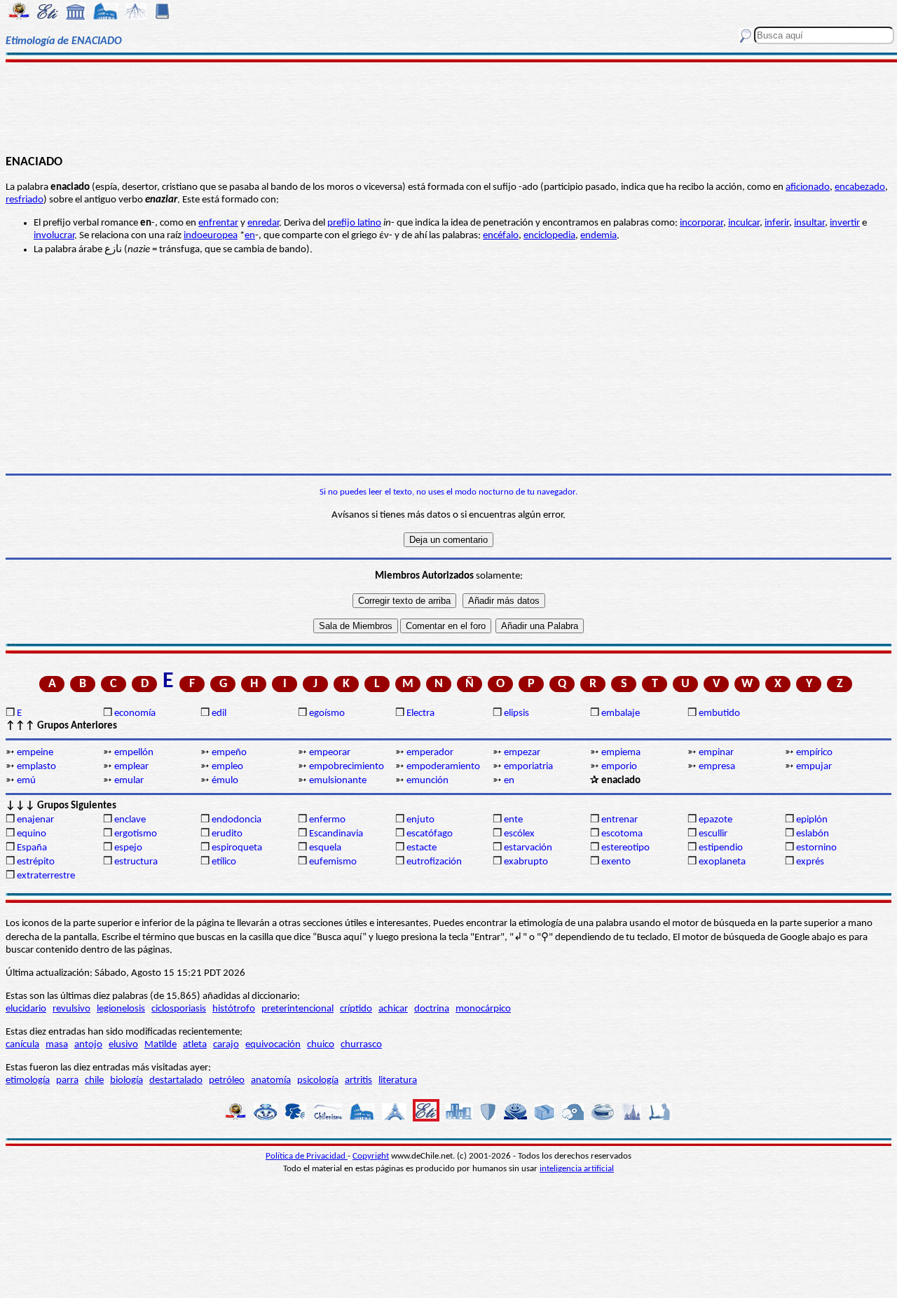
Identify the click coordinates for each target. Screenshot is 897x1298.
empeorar (329, 752)
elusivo (123, 1045)
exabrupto (526, 862)
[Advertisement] (449, 106)
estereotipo (625, 848)
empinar (716, 752)
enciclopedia (549, 235)
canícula (22, 1045)
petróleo (227, 1080)
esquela (325, 848)
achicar (393, 1009)
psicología (317, 1080)
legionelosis (121, 1009)
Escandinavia (336, 834)
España (32, 848)
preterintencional (297, 1009)
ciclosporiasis (178, 1009)
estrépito (36, 862)
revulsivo (71, 1009)
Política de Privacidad (307, 1156)
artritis (358, 1080)
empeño (229, 752)
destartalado (176, 1080)
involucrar (54, 235)
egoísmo (327, 713)
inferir (777, 223)
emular (129, 780)
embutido (719, 713)
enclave (130, 820)
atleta (195, 1045)
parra (67, 1080)
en (250, 235)
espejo (128, 848)
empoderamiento (443, 766)
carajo (226, 1045)
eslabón (812, 834)
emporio (619, 766)
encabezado (860, 187)
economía (135, 713)
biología (126, 1080)
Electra (420, 713)
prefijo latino (354, 223)
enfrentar (218, 223)
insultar (809, 223)
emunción (427, 780)
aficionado (808, 187)
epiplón (812, 820)
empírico (814, 752)
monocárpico (483, 1009)
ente (513, 820)
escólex (519, 834)
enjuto (420, 820)
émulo (225, 780)
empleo (227, 766)
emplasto (36, 766)
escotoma (622, 834)
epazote (715, 820)
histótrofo (233, 1009)
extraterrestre (46, 876)
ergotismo (135, 834)
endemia (598, 235)
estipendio (721, 848)
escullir (713, 834)
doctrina (431, 1009)
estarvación (528, 848)
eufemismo (333, 862)
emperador (429, 752)
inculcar (744, 223)
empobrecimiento (346, 766)
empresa (717, 766)
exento (616, 862)
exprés (810, 862)
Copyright (370, 1156)
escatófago (429, 834)
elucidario (26, 1009)
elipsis (516, 713)
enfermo (327, 820)
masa (57, 1045)
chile (94, 1080)
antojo (88, 1045)
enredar (263, 223)
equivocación (273, 1045)
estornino (816, 848)
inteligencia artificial (577, 1168)
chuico (320, 1045)
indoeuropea (211, 235)
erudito (227, 834)
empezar (522, 752)
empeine (35, 752)
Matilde (160, 1045)
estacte (421, 848)
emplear (131, 766)
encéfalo (501, 235)
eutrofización (434, 862)
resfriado (24, 200)
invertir (845, 223)
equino (31, 834)
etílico (224, 862)
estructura (136, 862)
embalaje (620, 713)
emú (26, 780)
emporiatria (528, 766)
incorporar (701, 223)
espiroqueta (237, 848)
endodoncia (236, 820)
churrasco (361, 1045)
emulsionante (338, 780)
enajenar (35, 820)
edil (219, 713)
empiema (621, 752)
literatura (397, 1080)
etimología (28, 1080)
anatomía (271, 1080)
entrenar (619, 820)
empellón (133, 752)
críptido (356, 1009)
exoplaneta (722, 862)
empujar (814, 766)
